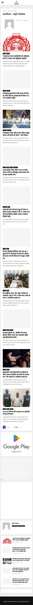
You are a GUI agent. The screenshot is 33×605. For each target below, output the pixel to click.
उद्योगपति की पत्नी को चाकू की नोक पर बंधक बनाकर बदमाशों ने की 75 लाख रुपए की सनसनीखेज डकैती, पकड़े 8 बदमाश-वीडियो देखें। (16, 213)
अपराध (4, 90)
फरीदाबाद (8, 90)
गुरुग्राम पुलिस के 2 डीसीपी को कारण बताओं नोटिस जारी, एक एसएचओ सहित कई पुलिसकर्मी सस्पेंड (15, 335)
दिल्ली (8, 167)
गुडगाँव (8, 330)
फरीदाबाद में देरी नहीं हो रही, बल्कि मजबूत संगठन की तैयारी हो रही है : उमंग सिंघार (16, 134)
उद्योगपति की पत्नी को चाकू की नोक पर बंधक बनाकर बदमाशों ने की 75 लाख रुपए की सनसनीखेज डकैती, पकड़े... (20, 580)
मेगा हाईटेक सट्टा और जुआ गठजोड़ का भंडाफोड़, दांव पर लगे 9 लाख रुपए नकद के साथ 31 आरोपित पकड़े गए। (16, 295)
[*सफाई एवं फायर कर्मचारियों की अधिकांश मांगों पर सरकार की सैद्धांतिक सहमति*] (7, 541)
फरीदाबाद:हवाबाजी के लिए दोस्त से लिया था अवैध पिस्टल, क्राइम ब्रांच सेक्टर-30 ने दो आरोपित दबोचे (16, 96)
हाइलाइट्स (15, 167)
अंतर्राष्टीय (4, 206)
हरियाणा (8, 53)
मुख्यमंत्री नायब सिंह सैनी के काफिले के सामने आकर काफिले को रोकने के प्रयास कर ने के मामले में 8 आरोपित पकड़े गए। (16, 374)
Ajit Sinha (14, 11)
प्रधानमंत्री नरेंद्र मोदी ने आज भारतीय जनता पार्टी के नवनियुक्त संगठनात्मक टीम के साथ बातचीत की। (16, 172)
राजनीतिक (9, 130)
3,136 (16, 427)
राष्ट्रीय (11, 167)
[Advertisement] (16, 500)
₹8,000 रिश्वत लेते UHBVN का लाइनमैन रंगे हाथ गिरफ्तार (16, 413)
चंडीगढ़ (4, 53)
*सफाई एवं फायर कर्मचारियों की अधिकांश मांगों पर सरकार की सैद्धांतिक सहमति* (16, 57)
